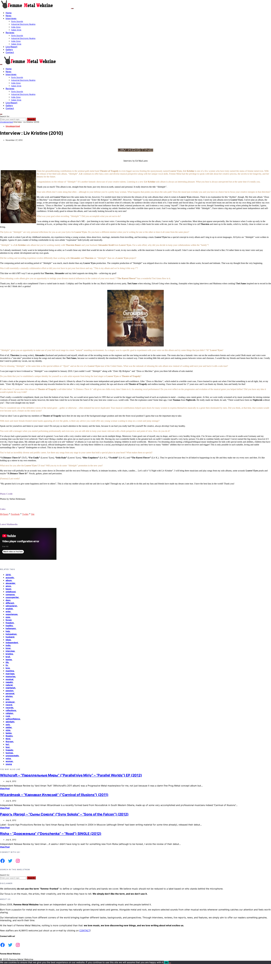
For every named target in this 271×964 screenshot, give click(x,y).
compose (10, 594)
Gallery (9, 49)
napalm (9, 682)
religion (9, 713)
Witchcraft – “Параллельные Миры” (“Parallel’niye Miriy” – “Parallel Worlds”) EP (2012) (71, 775)
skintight (10, 721)
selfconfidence (13, 719)
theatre (9, 736)
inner (8, 648)
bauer (8, 589)
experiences (12, 614)
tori (7, 744)
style (8, 730)
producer (10, 702)
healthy (9, 625)
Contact (10, 52)
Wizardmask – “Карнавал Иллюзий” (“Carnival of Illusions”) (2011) (54, 795)
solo (8, 724)
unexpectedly (12, 755)
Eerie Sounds (17, 21)
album (9, 580)
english (9, 608)
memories (10, 676)
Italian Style (16, 30)
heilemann (11, 628)
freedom (10, 623)
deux (8, 600)
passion (9, 690)
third (8, 738)
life (7, 662)
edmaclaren (11, 606)
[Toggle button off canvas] (72, 8)
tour (8, 747)
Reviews (10, 32)
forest (8, 620)
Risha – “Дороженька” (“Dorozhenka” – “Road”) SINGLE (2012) (50, 834)
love (8, 668)
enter (8, 611)
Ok (166, 962)
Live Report (11, 46)
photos (9, 696)
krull (8, 656)
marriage (10, 673)
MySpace (4, 514)
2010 (8, 574)
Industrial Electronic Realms (23, 24)
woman (9, 761)
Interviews (11, 18)
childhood (11, 591)
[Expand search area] (1, 64)
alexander (10, 583)
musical (9, 679)
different (10, 603)
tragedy (9, 750)
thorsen (9, 741)
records (9, 707)
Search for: (5, 116)
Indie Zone (16, 27)
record (9, 704)
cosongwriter (12, 597)
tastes (9, 733)
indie (8, 645)
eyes (8, 617)
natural (9, 685)
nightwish (10, 688)
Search (31, 119)
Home (9, 12)
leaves (9, 659)
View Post (5, 788)
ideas (8, 639)
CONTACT (84, 930)
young (9, 764)
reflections (11, 710)
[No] (170, 963)
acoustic (10, 577)
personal (10, 693)
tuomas (9, 753)
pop (7, 699)
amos (8, 586)
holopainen (11, 634)
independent (12, 642)
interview (10, 651)
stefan (9, 727)
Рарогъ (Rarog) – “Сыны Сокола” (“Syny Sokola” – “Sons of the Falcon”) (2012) (64, 814)
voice (8, 758)
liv (7, 665)
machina (10, 671)
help (8, 631)
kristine (9, 654)
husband (10, 637)
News (8, 15)
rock (8, 716)
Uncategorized (6, 122)
